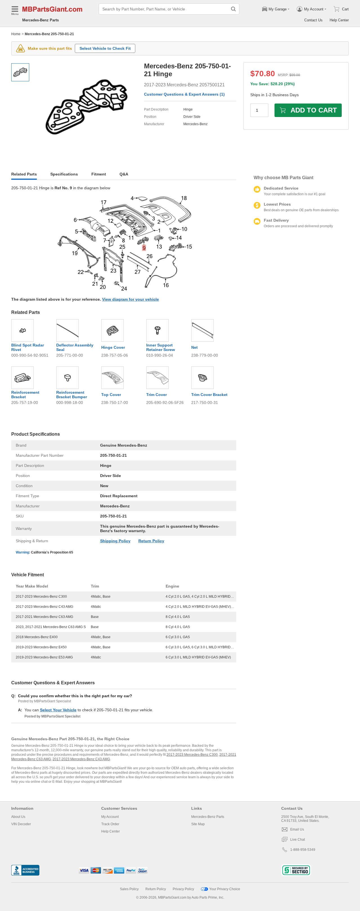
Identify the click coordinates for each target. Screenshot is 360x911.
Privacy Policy (183, 889)
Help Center (339, 20)
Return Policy (151, 541)
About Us (18, 817)
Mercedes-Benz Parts (40, 20)
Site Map (198, 824)
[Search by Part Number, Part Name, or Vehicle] (233, 9)
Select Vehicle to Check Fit (105, 48)
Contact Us (313, 20)
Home (16, 34)
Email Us (297, 829)
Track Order (110, 824)
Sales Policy (129, 889)
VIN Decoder (21, 824)
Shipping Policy (115, 541)
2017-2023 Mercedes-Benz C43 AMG (81, 759)
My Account (110, 817)
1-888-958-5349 (302, 850)
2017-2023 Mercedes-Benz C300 (192, 755)
